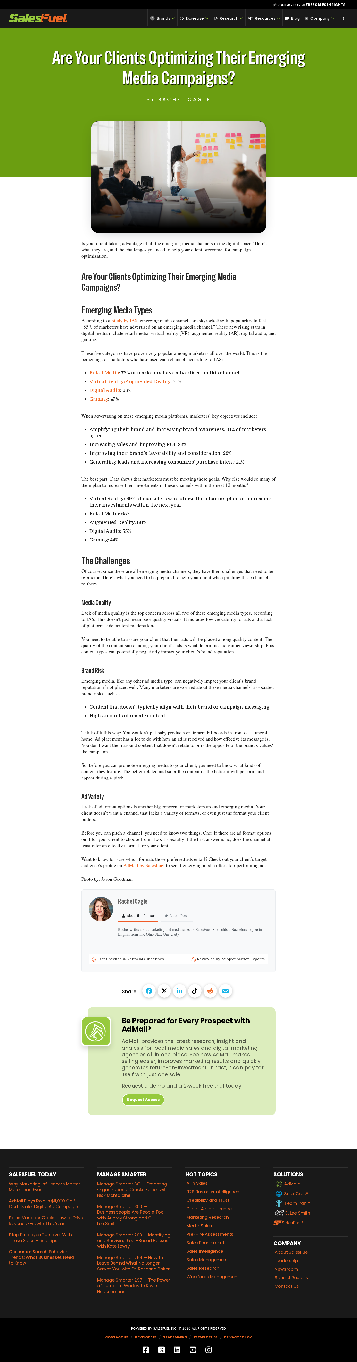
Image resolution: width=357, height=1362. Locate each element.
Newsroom (286, 1269)
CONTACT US (288, 4)
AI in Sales (197, 1183)
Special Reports (291, 1278)
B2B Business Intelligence (213, 1192)
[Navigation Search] (342, 17)
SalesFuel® (293, 1223)
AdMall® (292, 1184)
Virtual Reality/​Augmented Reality (129, 381)
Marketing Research (208, 1217)
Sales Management (207, 1260)
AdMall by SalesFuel (144, 865)
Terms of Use (205, 1337)
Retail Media (104, 373)
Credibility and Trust (208, 1200)
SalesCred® (296, 1194)
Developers (145, 1337)
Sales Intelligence (205, 1251)
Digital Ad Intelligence (209, 1209)
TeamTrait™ (297, 1203)
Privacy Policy (238, 1337)
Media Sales (199, 1226)
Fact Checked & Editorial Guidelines (131, 959)
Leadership (286, 1261)
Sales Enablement (205, 1243)
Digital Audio (104, 390)
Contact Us (287, 1286)
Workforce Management (213, 1277)
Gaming (98, 399)
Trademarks (175, 1337)
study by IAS (124, 320)
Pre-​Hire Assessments (210, 1234)
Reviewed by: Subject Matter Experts (231, 959)
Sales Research (203, 1268)
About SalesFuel (291, 1252)
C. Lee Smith (297, 1213)
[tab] (138, 916)
